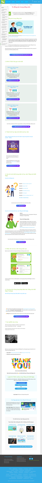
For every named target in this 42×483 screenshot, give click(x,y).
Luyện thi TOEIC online (33, 471)
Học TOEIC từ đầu (15, 471)
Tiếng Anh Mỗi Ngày (13, 4)
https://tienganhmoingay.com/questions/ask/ (27, 227)
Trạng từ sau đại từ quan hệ (27, 183)
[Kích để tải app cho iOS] (17, 283)
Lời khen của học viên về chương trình (8, 460)
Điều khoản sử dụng (6, 461)
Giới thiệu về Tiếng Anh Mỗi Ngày (8, 459)
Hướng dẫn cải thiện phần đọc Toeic (21, 460)
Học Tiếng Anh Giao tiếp (26, 478)
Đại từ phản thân (25, 188)
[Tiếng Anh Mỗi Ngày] (3, 1)
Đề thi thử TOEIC (8, 1)
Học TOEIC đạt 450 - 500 (26, 471)
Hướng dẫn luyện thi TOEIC (9, 471)
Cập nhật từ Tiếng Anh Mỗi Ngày (23, 4)
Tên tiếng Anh (31, 478)
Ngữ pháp (13, 1)
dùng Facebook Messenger (15, 352)
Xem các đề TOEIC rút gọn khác (21, 126)
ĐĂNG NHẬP (35, 1)
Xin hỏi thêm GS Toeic (26, 190)
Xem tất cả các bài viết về (21, 446)
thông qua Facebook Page (26, 352)
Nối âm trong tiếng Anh (19, 478)
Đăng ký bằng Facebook (22, 384)
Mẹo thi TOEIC (31, 472)
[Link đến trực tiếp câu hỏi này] (23, 61)
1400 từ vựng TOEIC (26, 472)
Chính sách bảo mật (6, 462)
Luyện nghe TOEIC (11, 472)
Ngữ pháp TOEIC (16, 472)
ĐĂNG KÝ (39, 1)
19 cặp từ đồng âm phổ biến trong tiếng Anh (21, 54)
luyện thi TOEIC (13, 161)
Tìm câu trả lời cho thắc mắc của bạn (21, 461)
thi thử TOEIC (16, 73)
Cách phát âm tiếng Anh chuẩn (12, 478)
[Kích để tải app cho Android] (24, 283)
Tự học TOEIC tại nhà (21, 471)
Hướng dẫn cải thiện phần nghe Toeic (21, 459)
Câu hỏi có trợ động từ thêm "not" (28, 195)
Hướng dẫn (26, 1)
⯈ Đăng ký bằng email (21, 388)
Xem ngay (21, 205)
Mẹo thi (22, 1)
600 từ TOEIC (18, 1)
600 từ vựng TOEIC (21, 472)
